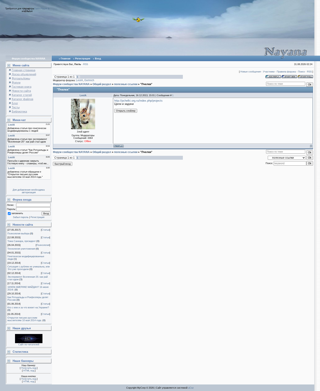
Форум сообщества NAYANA (71, 84)
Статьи (45, 229)
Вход (98, 58)
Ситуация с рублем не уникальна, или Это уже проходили (28, 267)
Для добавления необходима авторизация (29, 191)
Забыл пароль (21, 217)
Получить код (28, 368)
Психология (42, 245)
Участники (269, 71)
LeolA (79, 80)
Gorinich (89, 80)
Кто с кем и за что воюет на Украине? (28, 307)
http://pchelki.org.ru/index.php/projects (138, 100)
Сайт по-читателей (28, 344)
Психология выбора (18, 233)
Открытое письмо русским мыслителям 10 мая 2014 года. (24, 319)
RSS (85, 64)
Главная (65, 58)
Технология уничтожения (21, 248)
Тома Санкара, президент (21, 241)
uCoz (191, 387)
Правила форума (286, 71)
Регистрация (82, 58)
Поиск (301, 71)
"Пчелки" (146, 84)
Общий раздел (102, 84)
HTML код (28, 370)
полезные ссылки (125, 84)
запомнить (17, 213)
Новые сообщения (250, 71)
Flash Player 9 (41, 8)
